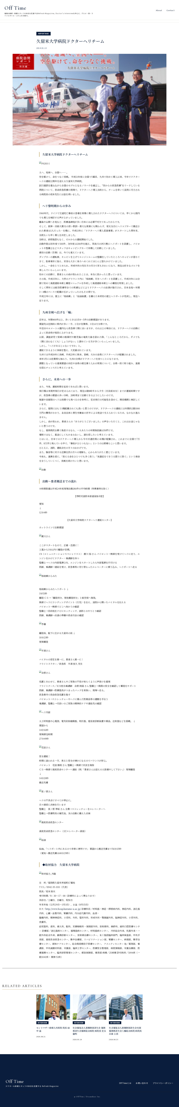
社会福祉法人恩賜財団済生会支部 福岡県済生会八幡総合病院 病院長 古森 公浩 (125, 1031)
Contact (171, 10)
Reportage (43, 33)
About (159, 10)
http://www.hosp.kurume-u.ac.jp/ (63, 909)
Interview (42, 1023)
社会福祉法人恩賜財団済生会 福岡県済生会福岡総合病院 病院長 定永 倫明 (89, 1031)
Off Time (15, 8)
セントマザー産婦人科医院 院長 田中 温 (53, 1029)
